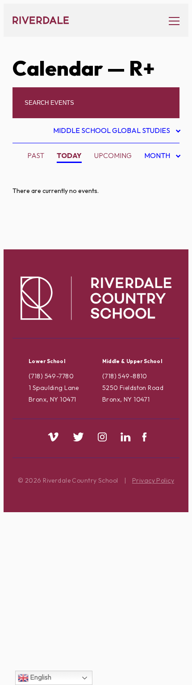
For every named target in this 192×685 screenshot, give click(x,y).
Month (158, 157)
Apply (42, 218)
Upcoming (113, 155)
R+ (35, 544)
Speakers (48, 586)
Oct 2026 (155, 201)
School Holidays (63, 572)
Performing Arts (63, 516)
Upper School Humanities (78, 657)
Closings (47, 247)
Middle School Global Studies (112, 132)
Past (35, 155)
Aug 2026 (155, 173)
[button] (169, 20)
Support (46, 615)
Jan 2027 (154, 244)
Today (69, 155)
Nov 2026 (155, 215)
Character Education (73, 232)
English (40, 676)
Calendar (58, 68)
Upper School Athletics (76, 643)
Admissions (51, 176)
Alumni (44, 204)
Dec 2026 (154, 230)
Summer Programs (65, 600)
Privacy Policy (153, 480)
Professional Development (84, 530)
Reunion (46, 558)
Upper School (57, 629)
